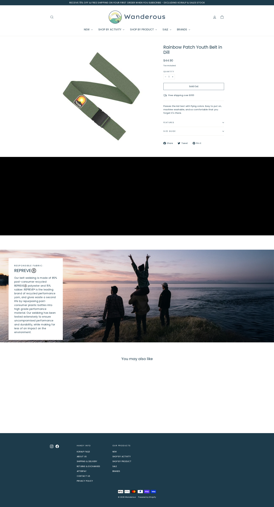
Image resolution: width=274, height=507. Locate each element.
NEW (87, 29)
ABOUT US (82, 456)
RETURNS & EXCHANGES (88, 466)
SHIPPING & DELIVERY (87, 461)
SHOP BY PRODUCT (142, 29)
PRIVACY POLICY (85, 480)
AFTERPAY (82, 471)
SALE (166, 29)
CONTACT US (83, 476)
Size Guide (169, 131)
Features (168, 122)
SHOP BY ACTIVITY (110, 29)
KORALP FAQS (83, 451)
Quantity (168, 72)
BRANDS (182, 29)
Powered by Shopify (147, 497)
